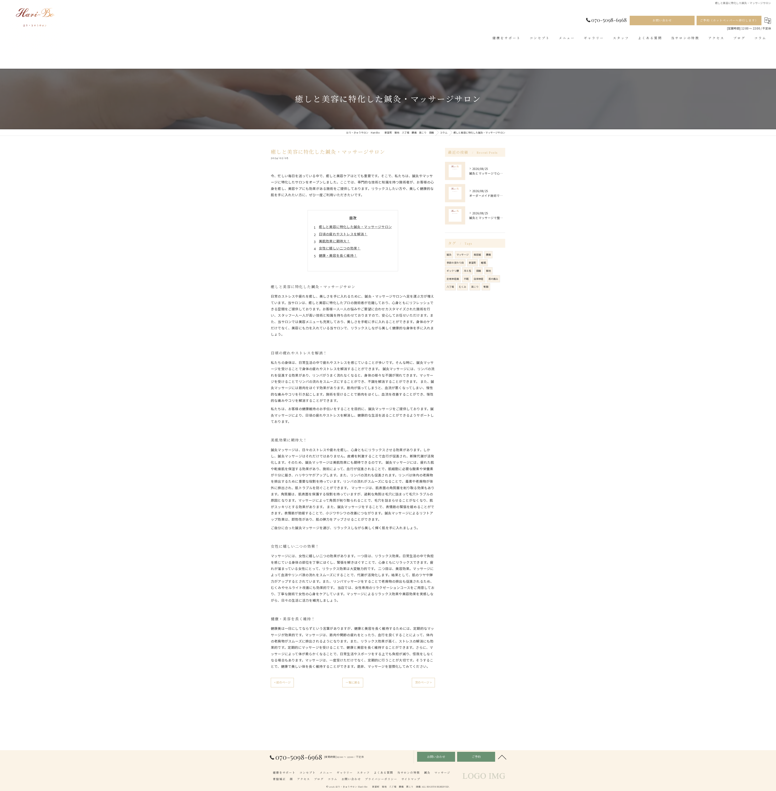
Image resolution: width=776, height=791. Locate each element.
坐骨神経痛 (453, 278)
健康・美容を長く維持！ (338, 255)
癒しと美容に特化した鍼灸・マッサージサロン (355, 226)
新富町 (472, 262)
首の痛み (493, 278)
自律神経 (479, 278)
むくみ (462, 286)
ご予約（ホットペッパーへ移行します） (729, 20)
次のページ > (423, 682)
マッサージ (463, 254)
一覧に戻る (353, 682)
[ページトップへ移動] (502, 757)
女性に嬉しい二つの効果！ (340, 248)
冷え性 (467, 270)
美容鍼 (477, 254)
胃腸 (485, 286)
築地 (488, 270)
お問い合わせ (662, 20)
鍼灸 (449, 254)
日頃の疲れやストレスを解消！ (343, 234)
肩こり (475, 286)
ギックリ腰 (453, 270)
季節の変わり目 (455, 262)
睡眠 (483, 262)
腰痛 (488, 254)
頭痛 (478, 270)
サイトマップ (410, 779)
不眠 (466, 278)
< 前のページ (282, 682)
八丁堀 (450, 286)
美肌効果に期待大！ (334, 241)
